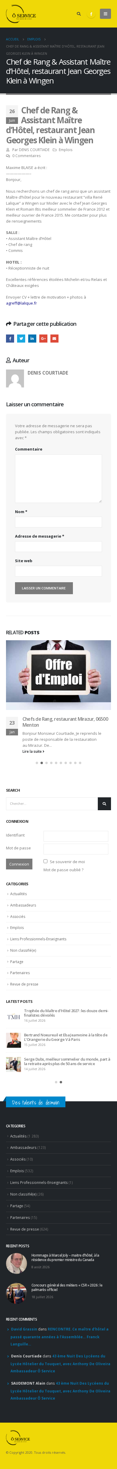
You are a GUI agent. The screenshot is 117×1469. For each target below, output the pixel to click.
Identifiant (15, 753)
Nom (21, 511)
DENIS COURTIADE (34, 149)
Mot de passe (18, 766)
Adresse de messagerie (39, 536)
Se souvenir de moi (67, 780)
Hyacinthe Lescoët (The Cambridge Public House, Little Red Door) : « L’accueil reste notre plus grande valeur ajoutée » (66, 982)
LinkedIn (32, 338)
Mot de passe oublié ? (63, 788)
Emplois (66, 149)
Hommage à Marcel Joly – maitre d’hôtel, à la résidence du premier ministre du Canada (62, 931)
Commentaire (28, 449)
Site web (23, 560)
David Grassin (24, 1251)
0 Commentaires (26, 155)
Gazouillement (21, 338)
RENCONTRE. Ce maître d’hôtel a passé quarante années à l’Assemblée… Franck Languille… (59, 1259)
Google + (43, 338)
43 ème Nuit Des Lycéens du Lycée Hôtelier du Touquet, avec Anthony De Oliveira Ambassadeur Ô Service (60, 1286)
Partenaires (20, 891)
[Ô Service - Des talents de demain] (21, 13)
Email (54, 338)
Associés (17, 834)
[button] (36, 681)
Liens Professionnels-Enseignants (38, 857)
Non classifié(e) (23, 868)
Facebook (10, 338)
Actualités (18, 812)
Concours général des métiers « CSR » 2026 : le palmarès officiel (63, 955)
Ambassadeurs (23, 823)
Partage (16, 880)
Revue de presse (24, 902)
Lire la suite (32, 669)
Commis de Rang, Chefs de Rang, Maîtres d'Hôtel (64, 646)
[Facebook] (91, 13)
